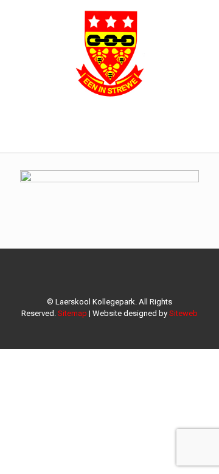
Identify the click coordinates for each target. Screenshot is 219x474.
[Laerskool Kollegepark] (109, 51)
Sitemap (72, 313)
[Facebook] (109, 330)
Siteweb (183, 313)
